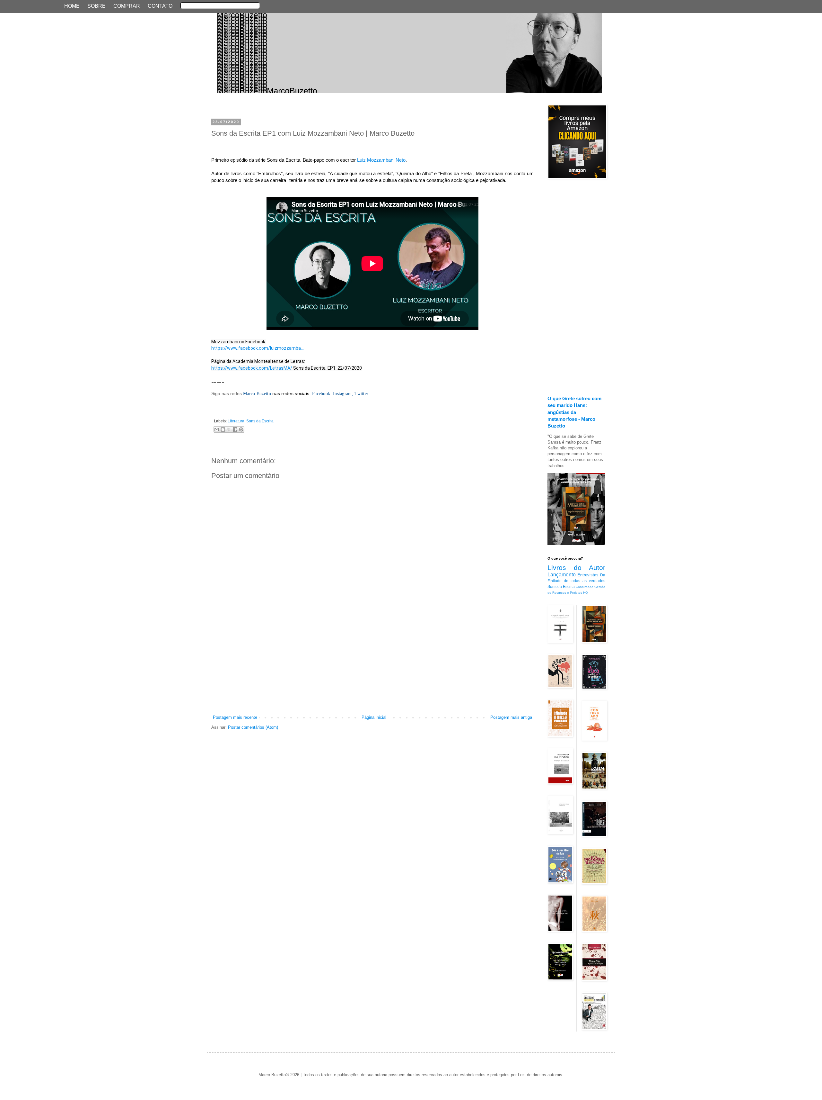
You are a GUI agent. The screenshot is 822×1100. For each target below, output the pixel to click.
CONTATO (160, 6)
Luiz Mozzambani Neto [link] (381, 160)
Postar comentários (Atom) (253, 727)
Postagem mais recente (235, 717)
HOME (72, 6)
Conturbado (584, 587)
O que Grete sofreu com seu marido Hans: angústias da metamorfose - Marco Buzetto (574, 412)
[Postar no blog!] (223, 429)
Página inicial (374, 717)
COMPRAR (126, 6)
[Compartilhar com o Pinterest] (241, 429)
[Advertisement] (372, 666)
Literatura (236, 421)
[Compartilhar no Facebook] (235, 429)
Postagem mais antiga (511, 717)
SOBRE (96, 6)
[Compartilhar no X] (229, 429)
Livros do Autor (576, 567)
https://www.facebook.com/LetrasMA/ (251, 368)
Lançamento (561, 574)
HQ (585, 592)
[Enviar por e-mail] (217, 429)
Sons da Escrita (260, 421)
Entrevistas (588, 575)
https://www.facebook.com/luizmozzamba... (257, 348)
